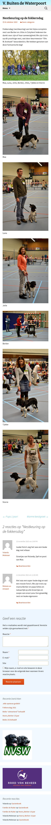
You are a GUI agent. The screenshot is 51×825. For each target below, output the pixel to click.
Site (4, 663)
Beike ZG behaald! (10, 720)
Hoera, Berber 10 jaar (11, 716)
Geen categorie (28, 22)
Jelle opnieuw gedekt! (11, 703)
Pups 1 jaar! (10, 516)
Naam (6, 652)
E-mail (6, 657)
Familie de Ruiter (9, 807)
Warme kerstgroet (37, 516)
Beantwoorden (24, 566)
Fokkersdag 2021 (9, 707)
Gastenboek (16, 803)
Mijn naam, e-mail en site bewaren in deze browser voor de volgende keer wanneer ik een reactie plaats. (23, 671)
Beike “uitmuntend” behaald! (14, 711)
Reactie (7, 634)
